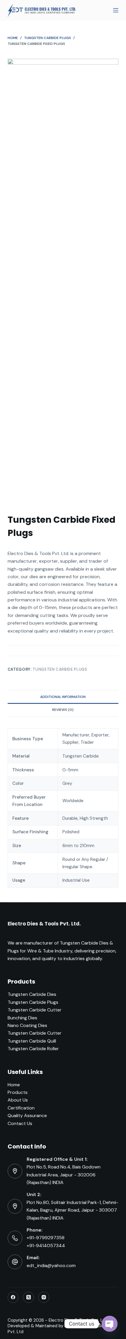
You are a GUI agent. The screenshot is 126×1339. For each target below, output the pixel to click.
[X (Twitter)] (28, 1297)
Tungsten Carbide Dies (32, 994)
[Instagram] (44, 1297)
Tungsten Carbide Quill (32, 1041)
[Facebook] (13, 1297)
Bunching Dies (22, 1018)
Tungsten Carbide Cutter (35, 1010)
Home (14, 1085)
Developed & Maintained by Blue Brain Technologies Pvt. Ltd (60, 1329)
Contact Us (20, 1123)
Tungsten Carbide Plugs (60, 669)
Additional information (63, 696)
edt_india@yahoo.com (51, 1265)
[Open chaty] (110, 1324)
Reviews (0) (63, 709)
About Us (18, 1100)
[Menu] (115, 10)
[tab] (63, 696)
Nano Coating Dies (27, 1025)
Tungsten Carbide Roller (33, 1048)
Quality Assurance (27, 1115)
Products (18, 1092)
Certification (21, 1108)
